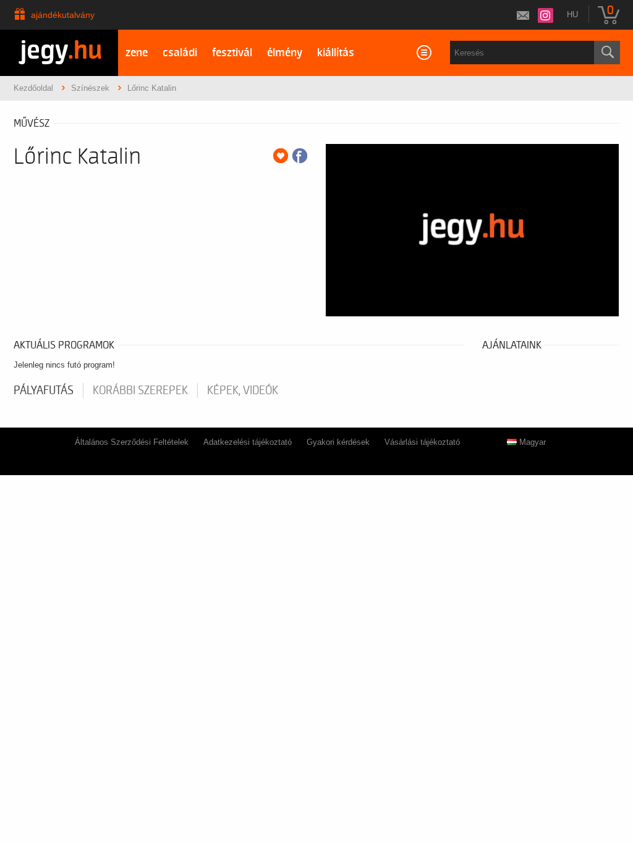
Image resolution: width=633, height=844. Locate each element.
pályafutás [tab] (44, 390)
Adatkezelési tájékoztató (247, 442)
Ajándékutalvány (63, 15)
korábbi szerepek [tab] (140, 390)
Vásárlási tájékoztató (422, 442)
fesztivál (232, 52)
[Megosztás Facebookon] (299, 155)
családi (180, 52)
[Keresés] (607, 52)
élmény (284, 52)
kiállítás (335, 52)
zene (136, 52)
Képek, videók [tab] (242, 390)
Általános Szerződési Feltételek (132, 442)
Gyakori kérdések (338, 442)
